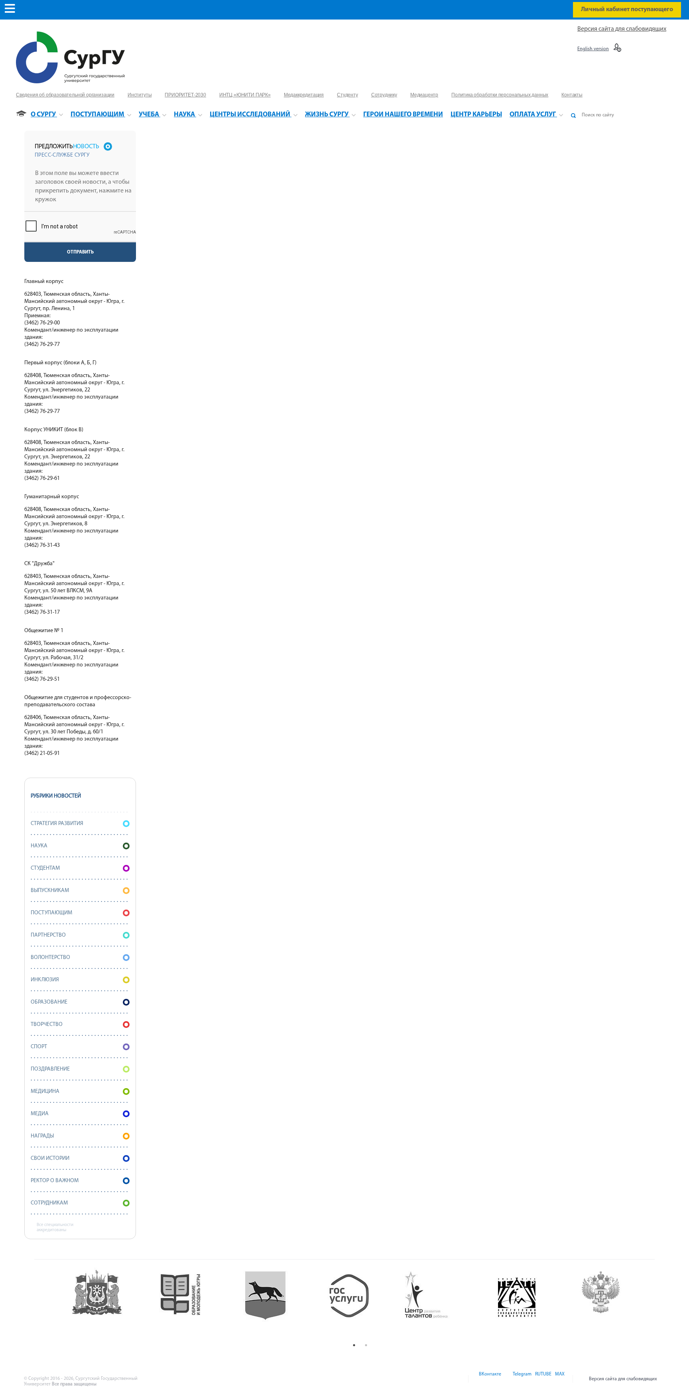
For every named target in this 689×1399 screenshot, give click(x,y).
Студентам (45, 868)
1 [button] (354, 1345)
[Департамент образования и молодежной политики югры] (192, 1303)
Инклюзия (45, 980)
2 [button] (366, 1345)
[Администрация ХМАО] (107, 1303)
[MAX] (559, 1379)
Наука (39, 846)
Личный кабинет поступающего (627, 9)
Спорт (39, 1047)
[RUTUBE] (543, 1379)
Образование (49, 1002)
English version (593, 49)
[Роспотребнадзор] (612, 1303)
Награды (42, 1136)
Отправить (80, 252)
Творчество (47, 1025)
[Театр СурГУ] (276, 1303)
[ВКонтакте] (489, 1379)
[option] (107, 1303)
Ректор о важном (55, 1181)
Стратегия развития (57, 824)
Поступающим (51, 913)
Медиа (40, 1114)
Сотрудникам (49, 1203)
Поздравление (50, 1069)
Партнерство (48, 935)
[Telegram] (521, 1379)
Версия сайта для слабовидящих (621, 29)
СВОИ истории (50, 1158)
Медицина (45, 1091)
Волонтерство (50, 958)
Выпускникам (50, 891)
